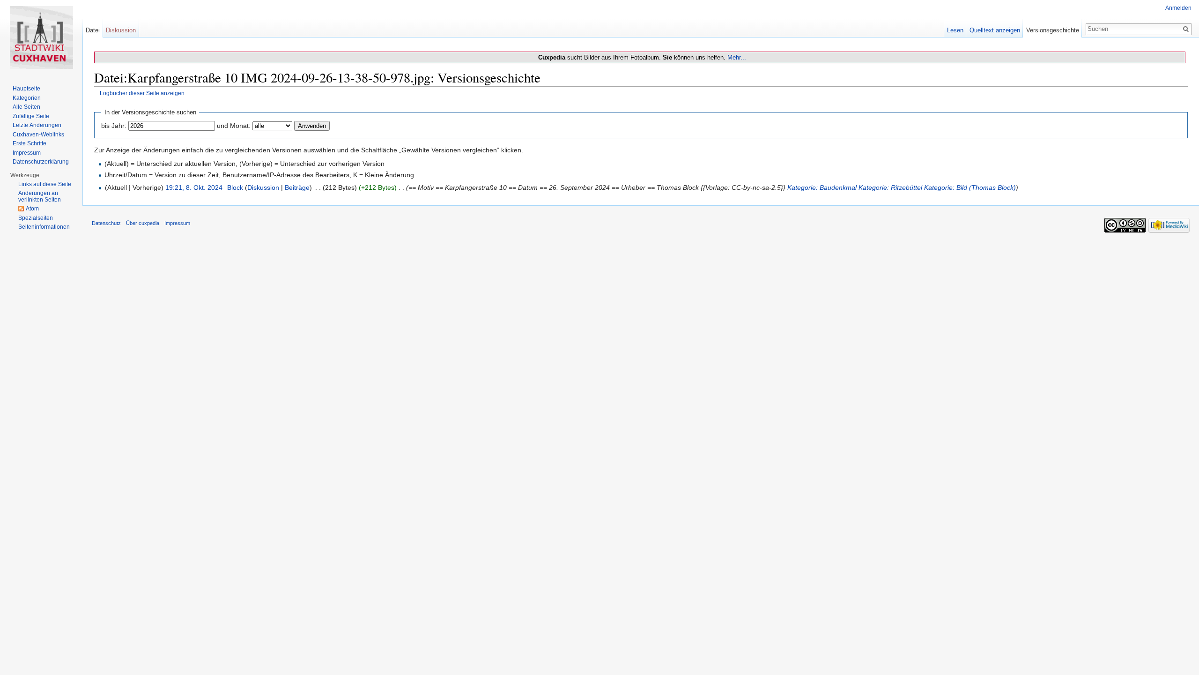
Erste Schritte (29, 143)
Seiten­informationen (44, 227)
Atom (32, 208)
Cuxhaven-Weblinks (38, 134)
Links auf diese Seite (44, 184)
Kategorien (27, 98)
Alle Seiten (26, 107)
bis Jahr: (113, 125)
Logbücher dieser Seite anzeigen (142, 93)
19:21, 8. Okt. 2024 (193, 187)
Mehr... (736, 57)
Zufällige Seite (31, 116)
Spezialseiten (35, 218)
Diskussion (263, 187)
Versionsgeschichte (1052, 30)
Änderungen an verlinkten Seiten (39, 196)
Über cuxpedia (142, 223)
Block (235, 187)
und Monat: (234, 125)
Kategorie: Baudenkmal (822, 187)
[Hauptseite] (41, 37)
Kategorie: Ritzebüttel (890, 187)
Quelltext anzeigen (995, 30)
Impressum (27, 153)
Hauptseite (26, 88)
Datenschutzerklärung (41, 161)
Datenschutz (106, 223)
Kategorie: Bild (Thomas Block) (970, 187)
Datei (93, 30)
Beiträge (297, 187)
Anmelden (1178, 8)
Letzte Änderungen (37, 125)
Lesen (955, 30)
